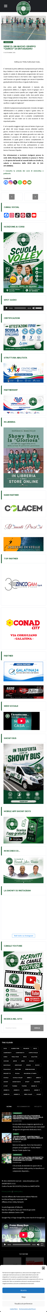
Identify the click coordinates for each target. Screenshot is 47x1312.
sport (27, 1081)
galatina (34, 1056)
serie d (38, 1077)
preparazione (30, 1069)
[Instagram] (10, 182)
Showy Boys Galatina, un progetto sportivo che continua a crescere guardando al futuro (28, 1158)
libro (23, 1061)
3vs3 (5, 1048)
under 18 (6, 1094)
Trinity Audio (27, 62)
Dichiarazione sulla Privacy (27, 1309)
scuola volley (18, 1077)
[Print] (25, 182)
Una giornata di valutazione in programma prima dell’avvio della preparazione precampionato (28, 1117)
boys (35, 1048)
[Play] (6, 308)
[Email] (29, 182)
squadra (37, 1081)
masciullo (6, 1065)
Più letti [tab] (37, 1106)
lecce (15, 1061)
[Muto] (33, 308)
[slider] (39, 308)
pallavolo (7, 1069)
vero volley (28, 1094)
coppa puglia (33, 1052)
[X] (15, 182)
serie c (29, 1077)
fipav (25, 1056)
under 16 (27, 1090)
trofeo (24, 1086)
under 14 (6, 1090)
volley (39, 1094)
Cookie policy (18, 1191)
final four (15, 1056)
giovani (6, 1061)
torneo (14, 1086)
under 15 (16, 1090)
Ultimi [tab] (9, 1106)
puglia (17, 1073)
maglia (31, 1061)
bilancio (26, 1048)
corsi (5, 1056)
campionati (7, 1052)
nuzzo (37, 1065)
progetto (7, 1073)
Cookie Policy (14, 1309)
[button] (43, 1268)
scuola (5, 1077)
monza (28, 1065)
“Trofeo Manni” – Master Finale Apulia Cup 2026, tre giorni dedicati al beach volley (28, 1138)
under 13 (34, 1086)
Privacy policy (7, 1191)
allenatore (15, 1048)
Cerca (37, 1028)
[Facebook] (6, 182)
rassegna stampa (30, 1073)
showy (5, 1081)
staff (5, 1086)
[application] (23, 308)
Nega (24, 1297)
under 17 (37, 1090)
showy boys (16, 1081)
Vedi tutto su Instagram (23, 936)
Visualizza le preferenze (23, 1303)
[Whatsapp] (20, 182)
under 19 (17, 1094)
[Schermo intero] (42, 1244)
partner (18, 1069)
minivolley (18, 1065)
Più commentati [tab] (23, 1106)
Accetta (24, 1290)
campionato (20, 1052)
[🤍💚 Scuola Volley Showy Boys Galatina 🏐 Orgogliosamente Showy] (17, 905)
